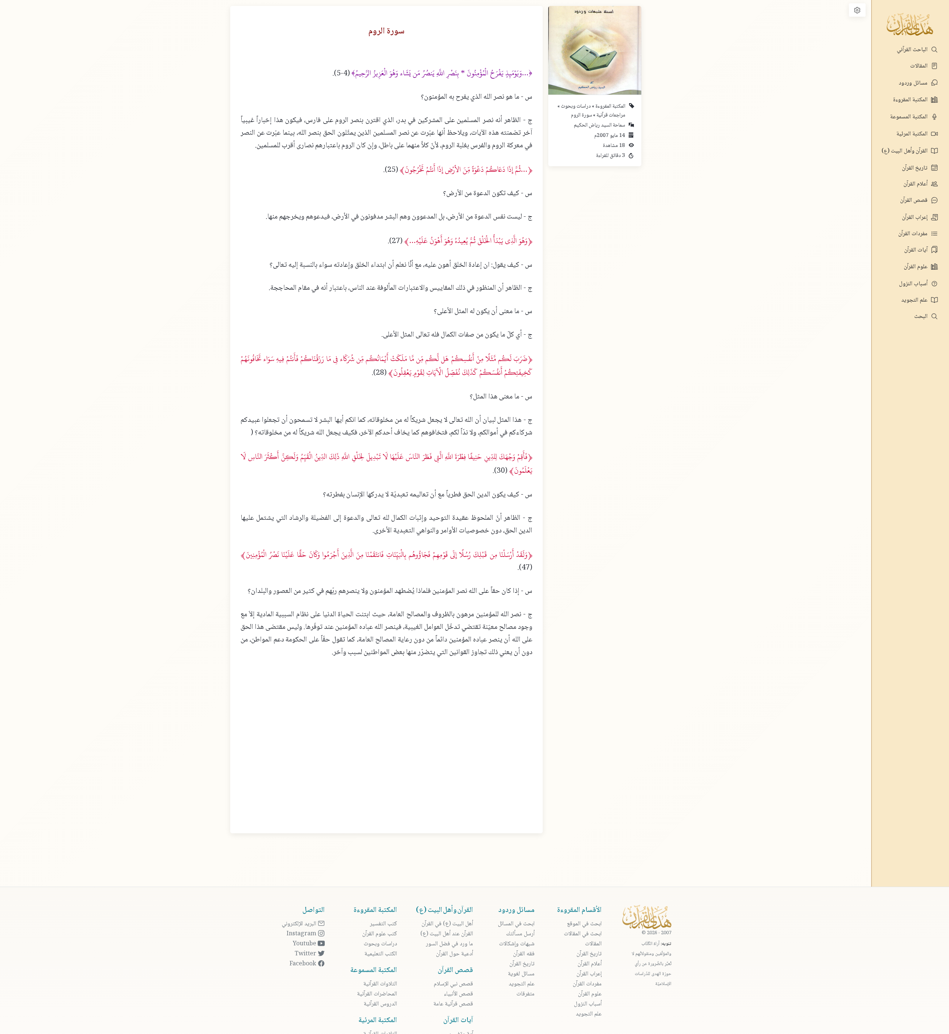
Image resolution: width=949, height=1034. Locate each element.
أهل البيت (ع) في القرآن (447, 924)
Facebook (304, 964)
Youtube (305, 944)
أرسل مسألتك (520, 934)
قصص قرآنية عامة (453, 1004)
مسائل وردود (914, 83)
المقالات (919, 66)
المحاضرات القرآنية (377, 994)
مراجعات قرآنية (610, 115)
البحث (921, 317)
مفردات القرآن (913, 234)
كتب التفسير (383, 924)
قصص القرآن (914, 201)
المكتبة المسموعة (909, 117)
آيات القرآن (916, 250)
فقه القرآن (524, 954)
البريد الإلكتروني (300, 924)
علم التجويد (915, 300)
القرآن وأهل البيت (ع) (905, 151)
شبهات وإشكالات (517, 944)
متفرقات (525, 994)
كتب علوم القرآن (379, 934)
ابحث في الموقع (584, 924)
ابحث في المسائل (516, 924)
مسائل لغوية (521, 974)
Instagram (302, 934)
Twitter (306, 954)
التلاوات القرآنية (380, 984)
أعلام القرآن (916, 184)
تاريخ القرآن (915, 168)
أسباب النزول (914, 284)
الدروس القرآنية (380, 1004)
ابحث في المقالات (583, 934)
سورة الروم (581, 115)
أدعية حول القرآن (454, 954)
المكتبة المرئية (912, 134)
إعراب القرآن (915, 218)
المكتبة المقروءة (911, 100)
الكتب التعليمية (380, 954)
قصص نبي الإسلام (453, 984)
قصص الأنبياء (458, 994)
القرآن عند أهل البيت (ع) (446, 934)
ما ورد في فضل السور (449, 944)
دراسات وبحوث (575, 106)
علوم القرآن (916, 267)
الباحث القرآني (913, 50)
